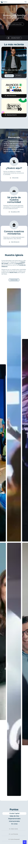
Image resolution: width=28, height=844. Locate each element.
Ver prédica (9, 75)
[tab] (14, 813)
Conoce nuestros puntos (14, 24)
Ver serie (18, 75)
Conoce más (14, 279)
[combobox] (25, 842)
